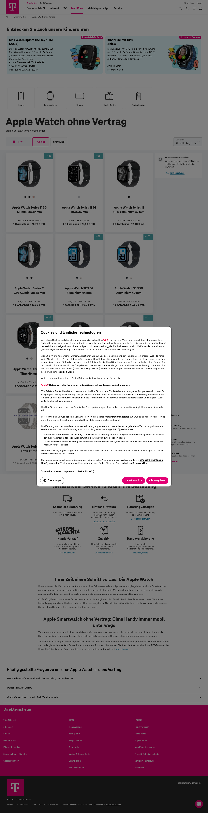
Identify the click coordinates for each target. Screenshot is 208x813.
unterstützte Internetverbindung (66, 397)
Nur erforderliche (133, 480)
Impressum (69, 471)
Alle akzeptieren (157, 480)
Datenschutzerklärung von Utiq (131, 463)
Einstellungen (54, 480)
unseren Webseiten (136, 394)
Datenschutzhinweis (51, 471)
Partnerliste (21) (86, 471)
